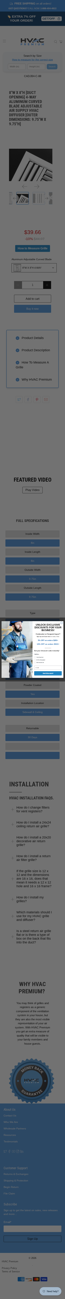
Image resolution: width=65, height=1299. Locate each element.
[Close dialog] (61, 623)
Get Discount (48, 673)
